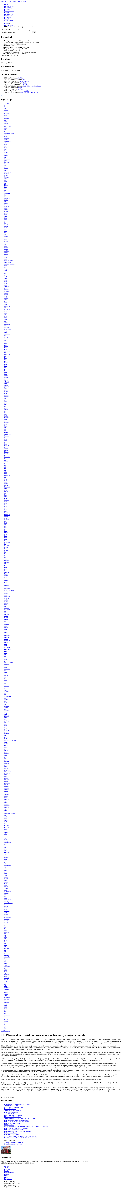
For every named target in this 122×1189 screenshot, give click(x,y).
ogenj (5, 690)
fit (4, 361)
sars (5, 859)
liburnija (6, 562)
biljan (5, 178)
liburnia (6, 560)
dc (4, 275)
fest (5, 352)
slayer (6, 886)
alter (5, 116)
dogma (6, 299)
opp (5, 701)
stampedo (6, 893)
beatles (6, 162)
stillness (6, 906)
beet (5, 167)
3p (5, 105)
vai (5, 960)
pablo (5, 714)
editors (6, 319)
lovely (6, 574)
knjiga (5, 508)
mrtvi (5, 654)
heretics (6, 424)
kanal (5, 482)
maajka (6, 575)
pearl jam (6, 730)
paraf (5, 717)
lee (5, 544)
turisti (5, 945)
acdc (5, 108)
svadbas (6, 920)
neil (5, 665)
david (5, 272)
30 (5, 1026)
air (5, 111)
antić (5, 124)
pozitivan (6, 763)
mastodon (7, 609)
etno (5, 343)
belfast (6, 170)
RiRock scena (8, 4)
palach (6, 716)
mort (5, 644)
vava (5, 965)
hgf (5, 427)
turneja (6, 946)
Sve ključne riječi (5, 1031)
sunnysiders (7, 917)
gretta (5, 401)
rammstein (7, 805)
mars (5, 604)
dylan (5, 316)
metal (6, 617)
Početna (6, 23)
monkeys (6, 637)
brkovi (6, 211)
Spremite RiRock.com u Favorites (13, 1142)
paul (5, 725)
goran (5, 388)
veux (5, 971)
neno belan (7, 669)
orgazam (6, 706)
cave (5, 231)
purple (6, 781)
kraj (5, 521)
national (6, 664)
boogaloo (7, 198)
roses (5, 849)
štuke (5, 1018)
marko (6, 601)
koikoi (6, 509)
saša (5, 864)
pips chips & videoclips (10, 740)
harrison (6, 416)
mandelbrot (7, 584)
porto (5, 760)
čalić (5, 1007)
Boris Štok (20, 89)
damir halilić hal (8, 260)
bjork (5, 181)
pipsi (5, 742)
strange (6, 914)
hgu (5, 429)
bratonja (6, 206)
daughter (6, 269)
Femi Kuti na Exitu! (10, 1109)
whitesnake (7, 987)
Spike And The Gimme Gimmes (29, 92)
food (5, 372)
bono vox (6, 196)
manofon (6, 592)
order (5, 704)
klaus (5, 503)
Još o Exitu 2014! (9, 1113)
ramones (6, 807)
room (5, 846)
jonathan (7, 475)
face (5, 347)
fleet (5, 364)
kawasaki (7, 487)
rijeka (6, 825)
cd (5, 232)
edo (5, 321)
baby (5, 149)
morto (5, 645)
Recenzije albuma (9, 11)
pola (5, 755)
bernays (6, 177)
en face (6, 337)
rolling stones (7, 842)
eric (5, 340)
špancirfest (7, 1015)
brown (6, 213)
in (4, 447)
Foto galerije (7, 17)
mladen (6, 629)
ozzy (5, 712)
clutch (5, 246)
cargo (5, 227)
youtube (6, 994)
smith (5, 890)
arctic (5, 128)
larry (5, 534)
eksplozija (7, 324)
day (5, 273)
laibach (6, 532)
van (5, 961)
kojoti (6, 511)
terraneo (6, 932)
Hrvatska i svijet (8, 6)
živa (5, 1024)
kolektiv (6, 513)
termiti (6, 930)
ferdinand (7, 351)
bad (5, 151)
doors (5, 301)
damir (5, 259)
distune (6, 293)
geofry (6, 380)
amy (5, 120)
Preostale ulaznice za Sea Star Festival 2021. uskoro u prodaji (21, 1138)
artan (5, 134)
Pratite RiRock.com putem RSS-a (13, 1144)
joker (5, 473)
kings (5, 496)
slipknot (6, 888)
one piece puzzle (8, 696)
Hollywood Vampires (24, 81)
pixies (5, 747)
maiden (6, 580)
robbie (6, 832)
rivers (5, 830)
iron (5, 455)
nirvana (6, 673)
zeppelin (6, 1003)
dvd (5, 314)
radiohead (7, 799)
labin (5, 531)
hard (5, 414)
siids (5, 875)
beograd (6, 175)
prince (5, 766)
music (5, 659)
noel (5, 678)
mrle (5, 653)
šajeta (5, 1012)
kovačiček (6, 519)
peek (5, 732)
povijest (6, 762)
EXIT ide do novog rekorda (12, 1123)
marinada (6, 598)
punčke (6, 778)
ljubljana (6, 572)
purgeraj (6, 779)
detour (6, 288)
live (5, 567)
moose (6, 639)
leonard (6, 550)
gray (5, 398)
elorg (5, 330)
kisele (5, 501)
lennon (6, 547)
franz (5, 374)
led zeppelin (7, 542)
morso (6, 642)
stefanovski (7, 899)
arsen (5, 129)
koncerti (6, 516)
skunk (6, 883)
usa (5, 958)
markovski (7, 603)
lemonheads (7, 545)
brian (5, 208)
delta (5, 281)
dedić (5, 278)
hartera (6, 418)
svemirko (6, 923)
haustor (6, 421)
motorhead (7, 647)
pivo (6, 745)
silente (6, 877)
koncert (7, 515)
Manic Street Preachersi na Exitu (13, 1107)
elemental (7, 329)
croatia (6, 254)
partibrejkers (7, 720)
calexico (6, 224)
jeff (5, 467)
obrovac (6, 686)
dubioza (7, 309)
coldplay (6, 251)
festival (7, 354)
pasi (5, 722)
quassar (6, 789)
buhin (5, 221)
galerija (6, 375)
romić (6, 844)
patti (5, 724)
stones (5, 912)
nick (5, 672)
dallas (5, 257)
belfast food (7, 172)
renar (5, 818)
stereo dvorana (8, 903)
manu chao (7, 596)
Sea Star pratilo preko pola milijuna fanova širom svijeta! (20, 1136)
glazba (6, 385)
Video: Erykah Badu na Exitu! (12, 1110)
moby (6, 631)
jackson (6, 461)
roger (5, 838)
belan (6, 169)
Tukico (25, 83)
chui (5, 239)
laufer (6, 537)
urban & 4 (7, 957)
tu (4, 941)
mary (5, 606)
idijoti (6, 440)
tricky (6, 940)
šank (5, 1013)
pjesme (6, 750)
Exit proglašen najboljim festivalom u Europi (16, 1104)
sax (5, 862)
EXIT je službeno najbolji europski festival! (16, 1120)
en (5, 335)
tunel (5, 943)
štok (5, 1016)
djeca (5, 296)
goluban (6, 387)
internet (6, 452)
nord (5, 682)
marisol (6, 600)
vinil (5, 976)
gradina (6, 395)
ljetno (5, 570)
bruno (5, 216)
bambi (6, 155)
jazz (5, 465)
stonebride (6, 911)
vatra (5, 963)
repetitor (6, 820)
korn (5, 518)
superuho (6, 919)
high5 (5, 430)
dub (5, 307)
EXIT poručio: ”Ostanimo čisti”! (13, 1129)
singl (5, 880)
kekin (5, 488)
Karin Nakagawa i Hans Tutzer (32, 86)
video (5, 973)
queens (6, 792)
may (5, 612)
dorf (5, 303)
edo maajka (7, 322)
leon (5, 548)
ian (5, 437)
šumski (6, 1020)
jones (5, 477)
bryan (5, 218)
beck (5, 164)
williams (6, 989)
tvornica (6, 948)
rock (6, 836)
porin (5, 758)
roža (5, 850)
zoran (5, 1005)
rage (5, 800)
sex (5, 872)
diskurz (6, 291)
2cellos (6, 103)
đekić (5, 1008)
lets (5, 556)
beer (5, 165)
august (6, 144)
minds (6, 627)
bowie (6, 203)
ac (4, 106)
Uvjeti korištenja (9, 1172)
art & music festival (9, 133)
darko (5, 267)
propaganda (7, 771)
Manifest (6, 1171)
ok (5, 693)
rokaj (5, 839)
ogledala (6, 691)
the (5, 933)
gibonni (6, 382)
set (5, 869)
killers (5, 493)
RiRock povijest (8, 7)
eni (5, 339)
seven (5, 870)
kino (5, 498)
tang (5, 927)
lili (5, 564)
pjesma (6, 749)
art (5, 131)
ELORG (26, 91)
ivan (5, 460)
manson (6, 593)
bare (5, 157)
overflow (6, 710)
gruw (5, 404)
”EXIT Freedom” (9, 1125)
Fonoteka (7, 9)
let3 (5, 554)
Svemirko (24, 84)
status (5, 898)
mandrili (6, 585)
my (5, 661)
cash (5, 229)
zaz (5, 1000)
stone (5, 909)
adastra (6, 110)
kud (5, 526)
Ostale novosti (8, 15)
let (5, 552)
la (4, 529)
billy (5, 180)
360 (5, 1028)
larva (5, 536)
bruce (5, 214)
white (5, 986)
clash (5, 244)
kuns (5, 527)
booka (6, 200)
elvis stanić (7, 334)
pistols (6, 743)
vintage (6, 979)
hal (5, 412)
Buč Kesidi (26, 79)
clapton (6, 242)
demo (5, 283)
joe (5, 470)
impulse (6, 445)
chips (6, 236)
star (5, 896)
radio (5, 797)
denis (5, 285)
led (5, 540)
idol (5, 442)
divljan (6, 294)
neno (5, 667)
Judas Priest (20, 78)
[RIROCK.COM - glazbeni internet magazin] (14, 1)
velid (5, 970)
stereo (6, 901)
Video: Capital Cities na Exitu (12, 1117)
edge (5, 317)
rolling (6, 841)
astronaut (6, 138)
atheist (6, 139)
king (5, 495)
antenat (6, 123)
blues (6, 185)
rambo (6, 802)
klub (5, 504)
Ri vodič (6, 1175)
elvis (5, 332)
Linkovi (6, 1174)
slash (5, 885)
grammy (6, 396)
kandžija (6, 483)
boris (5, 201)
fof (5, 367)
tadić (5, 925)
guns (5, 408)
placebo (6, 753)
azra (5, 147)
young (6, 992)
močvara (7, 649)
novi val (6, 683)
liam (5, 559)
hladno (6, 432)
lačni (5, 539)
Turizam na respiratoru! (10, 1133)
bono (5, 195)
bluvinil (6, 188)
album (6, 113)
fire (5, 359)
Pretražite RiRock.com (8, 32)
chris (5, 237)
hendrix (6, 422)
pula (5, 774)
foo (5, 369)
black (5, 183)
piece (5, 735)
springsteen (7, 891)
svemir (6, 922)
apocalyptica (7, 126)
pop (5, 757)
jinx (5, 468)
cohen (6, 249)
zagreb (6, 999)
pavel (5, 727)
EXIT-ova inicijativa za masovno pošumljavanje (17, 1131)
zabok (5, 995)
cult (5, 255)
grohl (5, 403)
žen (5, 1023)
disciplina (6, 289)
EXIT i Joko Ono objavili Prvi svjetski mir (16, 1128)
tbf (5, 929)
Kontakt (6, 1177)
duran (5, 313)
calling (6, 226)
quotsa (6, 796)
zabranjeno (7, 997)
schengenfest (7, 865)
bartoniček (7, 159)
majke (6, 582)
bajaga (6, 152)
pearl (5, 729)
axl (5, 146)
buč (5, 223)
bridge (6, 209)
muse (5, 657)
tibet (5, 935)
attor (5, 142)
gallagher (6, 377)
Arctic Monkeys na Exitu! (11, 1105)
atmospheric (7, 141)
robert (5, 834)
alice (5, 115)
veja (5, 968)
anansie (6, 121)
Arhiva (6, 1167)
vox (5, 984)
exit (6, 345)
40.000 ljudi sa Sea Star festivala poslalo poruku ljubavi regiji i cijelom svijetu (26, 1126)
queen (6, 791)
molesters (7, 635)
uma (5, 953)
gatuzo (6, 378)
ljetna (5, 569)
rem (5, 815)
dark (5, 265)
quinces (6, 794)
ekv (5, 325)
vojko (5, 982)
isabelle (6, 458)
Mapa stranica (8, 1179)
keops (5, 490)
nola (5, 680)
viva (5, 981)
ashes (5, 136)
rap (5, 809)
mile (5, 626)
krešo (5, 523)
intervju (6, 453)
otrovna (6, 707)
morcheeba (7, 640)
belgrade (6, 173)
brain (5, 204)
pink (5, 737)
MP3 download (8, 20)
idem (5, 439)
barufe (6, 160)
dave (5, 270)
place (5, 752)
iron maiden (7, 457)
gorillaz (6, 391)
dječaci (6, 298)
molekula (6, 634)
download (7, 306)
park (5, 719)
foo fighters (7, 370)
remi (5, 817)
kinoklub (6, 500)
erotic (5, 342)
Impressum (7, 1169)
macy (5, 577)
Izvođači (6, 19)
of (4, 688)
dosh (5, 304)
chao (5, 234)
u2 (5, 950)
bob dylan (6, 191)
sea (5, 867)
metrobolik (7, 622)
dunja (5, 311)
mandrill (6, 587)
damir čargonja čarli (9, 264)
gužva (5, 411)
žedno (6, 1021)
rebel (5, 810)
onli (5, 698)
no (5, 677)
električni (6, 327)
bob (5, 190)
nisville (6, 675)
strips (5, 915)
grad (5, 393)
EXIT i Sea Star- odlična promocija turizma (16, 1121)
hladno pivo (7, 434)
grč (5, 406)
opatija (6, 699)
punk (5, 776)
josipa (6, 479)
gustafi (6, 409)
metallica (6, 619)
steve (5, 904)
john (5, 472)
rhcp (5, 821)
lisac (5, 565)
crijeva (6, 252)
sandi (5, 854)
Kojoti (20, 87)
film (5, 358)
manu (5, 595)
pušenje (6, 786)
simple (6, 878)
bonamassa (7, 193)
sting (5, 907)
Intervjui (6, 12)
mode (5, 632)
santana (6, 856)
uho (5, 951)
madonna (6, 579)
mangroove (7, 588)
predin (6, 765)
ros (5, 847)
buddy (6, 219)
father (6, 349)
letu (5, 557)
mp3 (6, 651)
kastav (6, 485)
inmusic (6, 450)
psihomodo (7, 773)
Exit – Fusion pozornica (11, 1112)
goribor (6, 390)
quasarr (6, 788)
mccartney (7, 614)
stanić (6, 894)
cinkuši (6, 241)
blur (5, 187)
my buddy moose (8, 662)
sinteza (6, 882)
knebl (5, 506)
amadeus (6, 118)
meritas (6, 616)
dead (5, 277)
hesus (5, 426)
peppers (6, 733)
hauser (6, 419)
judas (5, 480)
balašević (6, 154)
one (5, 694)
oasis (5, 685)
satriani (6, 861)
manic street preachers (9, 590)
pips (5, 738)
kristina (6, 524)
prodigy (6, 768)
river (5, 829)
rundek (6, 852)
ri (4, 823)
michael (6, 624)
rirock (6, 827)
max (5, 611)
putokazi (7, 783)
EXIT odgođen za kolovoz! (12, 1134)
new (5, 670)
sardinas (6, 857)
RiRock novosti (8, 14)
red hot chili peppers (9, 813)
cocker (6, 247)
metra (5, 621)
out (5, 709)
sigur (5, 873)
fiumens (6, 362)
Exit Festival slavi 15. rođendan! (13, 1115)
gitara (5, 383)
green (5, 400)
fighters (6, 356)
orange (6, 702)
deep (5, 280)
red (5, 812)
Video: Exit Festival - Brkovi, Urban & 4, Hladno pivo (19, 1118)
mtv (5, 656)
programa (7, 770)
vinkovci (6, 978)
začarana (6, 1002)
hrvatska (6, 436)
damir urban (7, 262)
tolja (5, 937)
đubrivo (6, 1010)
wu (5, 990)
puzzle (6, 784)
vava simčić (7, 966)
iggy (5, 444)
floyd (5, 366)
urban (6, 955)
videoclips (7, 974)
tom (5, 938)
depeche (6, 286)
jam (5, 463)
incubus (6, 448)
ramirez (6, 804)
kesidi (6, 491)
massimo (6, 608)
